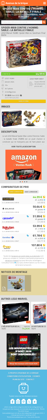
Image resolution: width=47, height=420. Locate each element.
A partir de (6, 74)
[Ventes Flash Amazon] (23, 165)
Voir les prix (23, 101)
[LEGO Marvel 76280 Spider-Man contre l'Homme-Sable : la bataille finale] (12, 126)
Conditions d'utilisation (19, 376)
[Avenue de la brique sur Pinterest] (23, 400)
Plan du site (18, 379)
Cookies (36, 376)
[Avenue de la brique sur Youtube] (34, 400)
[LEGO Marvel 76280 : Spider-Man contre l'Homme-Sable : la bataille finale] (23, 68)
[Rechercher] (44, 22)
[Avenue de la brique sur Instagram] (18, 400)
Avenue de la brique (14, 3)
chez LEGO (12, 95)
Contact (30, 379)
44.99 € (40, 74)
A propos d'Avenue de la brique (23, 373)
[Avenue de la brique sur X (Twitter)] (29, 400)
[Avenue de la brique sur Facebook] (12, 400)
